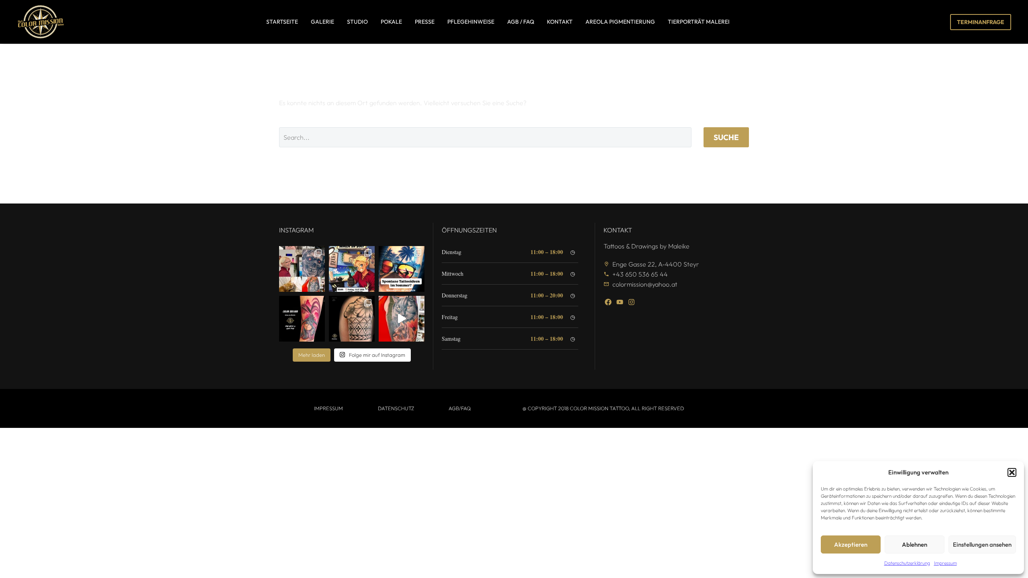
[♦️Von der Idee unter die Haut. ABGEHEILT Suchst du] (352, 319)
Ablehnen (914, 544)
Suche (726, 137)
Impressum (945, 563)
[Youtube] (620, 302)
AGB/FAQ (460, 408)
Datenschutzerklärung (907, 563)
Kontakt (560, 21)
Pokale (391, 21)
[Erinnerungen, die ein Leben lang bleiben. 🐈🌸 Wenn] (401, 319)
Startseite (282, 21)
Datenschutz (396, 408)
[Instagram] (631, 302)
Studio (357, 21)
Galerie (322, 21)
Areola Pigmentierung (620, 21)
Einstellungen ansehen (982, 544)
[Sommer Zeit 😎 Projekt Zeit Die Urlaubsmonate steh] (401, 269)
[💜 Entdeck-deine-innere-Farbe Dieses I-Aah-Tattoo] (302, 319)
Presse (424, 21)
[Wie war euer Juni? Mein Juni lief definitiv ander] (302, 269)
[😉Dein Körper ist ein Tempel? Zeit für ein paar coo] (352, 269)
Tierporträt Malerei (699, 21)
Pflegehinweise (470, 21)
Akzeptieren (850, 544)
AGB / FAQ (520, 21)
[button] (1012, 472)
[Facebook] (608, 302)
